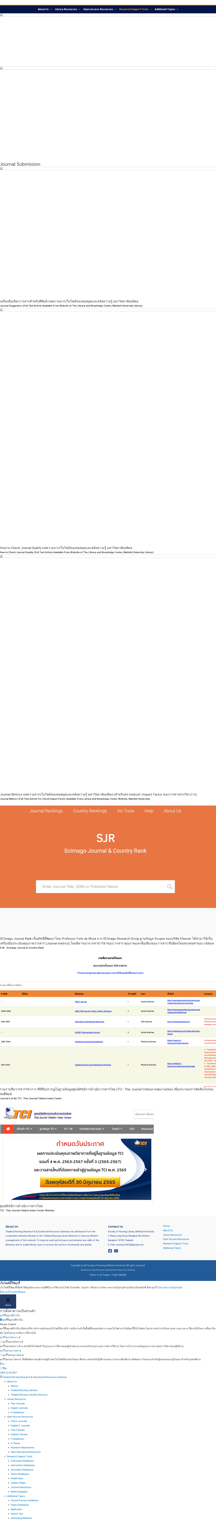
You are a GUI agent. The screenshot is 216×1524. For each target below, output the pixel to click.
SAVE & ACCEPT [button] (8, 1372)
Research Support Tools (133, 9)
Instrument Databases (22, 1460)
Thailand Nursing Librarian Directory (29, 1394)
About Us (43, 9)
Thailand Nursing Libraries (24, 1390)
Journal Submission (21, 1487)
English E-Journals (20, 1425)
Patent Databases (20, 1474)
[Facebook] (110, 1251)
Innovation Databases (22, 1469)
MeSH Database (19, 1491)
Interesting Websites (21, 1518)
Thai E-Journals (19, 1421)
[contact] (116, 1251)
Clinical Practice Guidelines (24, 1500)
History (14, 1386)
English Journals (19, 1408)
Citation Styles (18, 1482)
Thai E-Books (18, 1430)
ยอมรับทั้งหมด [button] (18, 1292)
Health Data (17, 1478)
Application (16, 1509)
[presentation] (50, 9)
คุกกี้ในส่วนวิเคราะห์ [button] (10, 1337)
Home (166, 1226)
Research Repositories (22, 1447)
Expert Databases (20, 1504)
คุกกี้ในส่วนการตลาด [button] (10, 1350)
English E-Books (19, 1434)
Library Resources (66, 9)
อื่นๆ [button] (2, 1363)
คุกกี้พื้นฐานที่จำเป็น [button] (10, 1315)
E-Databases (17, 1412)
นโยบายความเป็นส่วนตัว (170, 1287)
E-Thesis (15, 1443)
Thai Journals (18, 1403)
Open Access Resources (98, 9)
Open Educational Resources (26, 1452)
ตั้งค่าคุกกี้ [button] (5, 1292)
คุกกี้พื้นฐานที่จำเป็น (13, 1319)
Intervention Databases (23, 1465)
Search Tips (17, 1513)
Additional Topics (165, 9)
